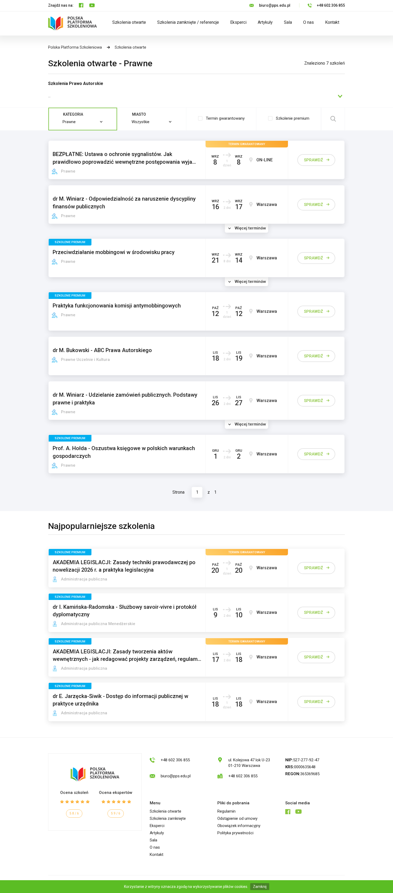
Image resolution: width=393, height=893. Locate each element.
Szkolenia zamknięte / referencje (188, 22)
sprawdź (313, 160)
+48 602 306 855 (331, 5)
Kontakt (332, 22)
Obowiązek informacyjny (238, 825)
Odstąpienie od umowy (237, 818)
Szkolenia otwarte (129, 22)
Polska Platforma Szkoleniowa (75, 47)
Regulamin (226, 811)
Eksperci (238, 22)
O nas (308, 22)
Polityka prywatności (235, 832)
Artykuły (265, 22)
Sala (288, 22)
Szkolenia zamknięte (168, 818)
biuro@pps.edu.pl (274, 5)
